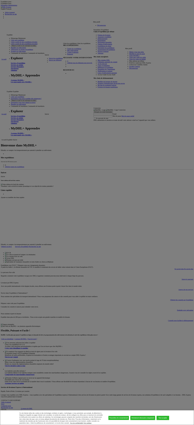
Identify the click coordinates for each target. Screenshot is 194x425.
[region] (97, 417)
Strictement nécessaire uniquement (142, 418)
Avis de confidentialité (76, 423)
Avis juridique (87, 423)
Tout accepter (163, 418)
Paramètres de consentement (118, 418)
